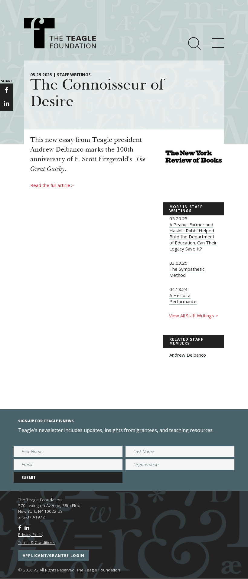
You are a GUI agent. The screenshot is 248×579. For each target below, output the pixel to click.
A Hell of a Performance (183, 298)
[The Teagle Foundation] (60, 33)
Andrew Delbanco (187, 355)
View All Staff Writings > (193, 315)
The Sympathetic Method (186, 272)
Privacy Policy (30, 534)
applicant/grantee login (53, 555)
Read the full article (52, 185)
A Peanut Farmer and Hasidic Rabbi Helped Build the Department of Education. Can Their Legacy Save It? (193, 236)
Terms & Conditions (36, 542)
